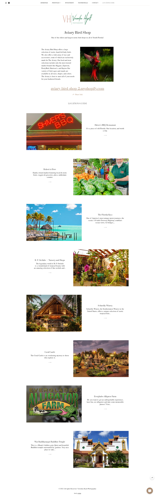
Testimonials (83, 3)
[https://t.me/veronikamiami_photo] (9, 3)
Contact (95, 3)
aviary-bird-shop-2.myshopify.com (77, 89)
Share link (79, 94)
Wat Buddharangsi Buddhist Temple (49, 442)
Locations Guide (108, 3)
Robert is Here (50, 169)
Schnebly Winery (105, 306)
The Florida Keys (105, 215)
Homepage (44, 3)
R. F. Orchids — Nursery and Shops (50, 260)
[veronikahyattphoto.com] (77, 18)
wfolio (79, 493)
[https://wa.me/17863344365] (6, 3)
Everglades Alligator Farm (105, 396)
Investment (69, 3)
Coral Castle (50, 352)
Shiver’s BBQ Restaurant (105, 125)
